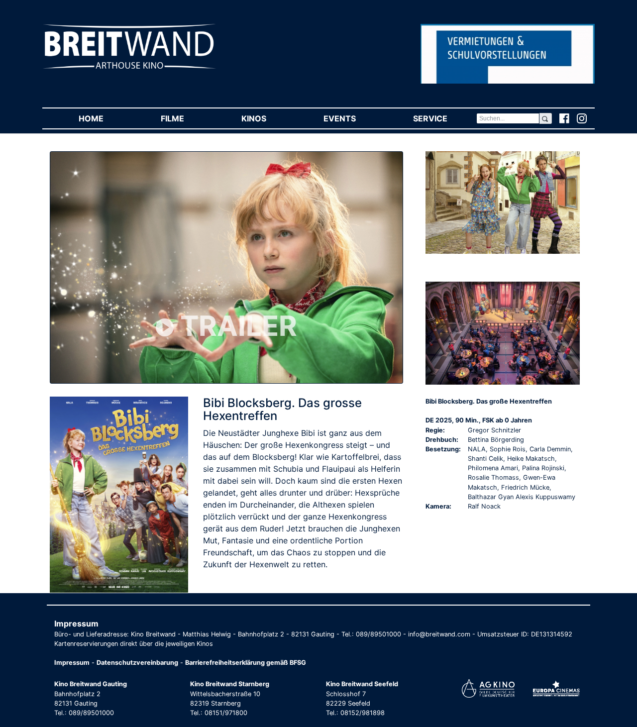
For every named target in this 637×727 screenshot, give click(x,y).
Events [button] (353, 118)
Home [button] (105, 118)
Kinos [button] (268, 118)
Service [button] (444, 118)
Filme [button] (186, 118)
